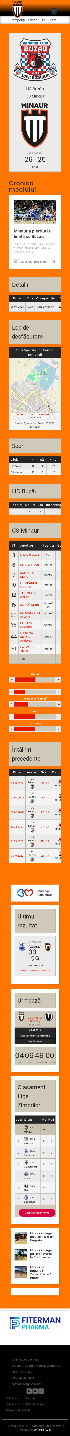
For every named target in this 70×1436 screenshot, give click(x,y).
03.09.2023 (17, 812)
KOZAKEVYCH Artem (30, 615)
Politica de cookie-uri (20, 1398)
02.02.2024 (17, 797)
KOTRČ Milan (29, 605)
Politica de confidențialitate (25, 1404)
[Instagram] (41, 1391)
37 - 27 (45, 826)
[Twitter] (35, 1391)
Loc (19, 1119)
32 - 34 (45, 856)
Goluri (30, 505)
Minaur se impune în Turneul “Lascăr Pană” (41, 1273)
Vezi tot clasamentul (37, 1213)
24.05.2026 (35, 941)
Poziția (16, 505)
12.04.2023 (17, 826)
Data (17, 772)
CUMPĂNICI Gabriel (28, 585)
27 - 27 (45, 812)
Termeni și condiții (18, 1410)
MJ (43, 1119)
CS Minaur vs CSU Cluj (35, 1019)
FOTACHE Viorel (27, 649)
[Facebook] (29, 1391)
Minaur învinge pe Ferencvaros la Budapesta (41, 1254)
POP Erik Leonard (26, 625)
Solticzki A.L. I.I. (43, 1430)
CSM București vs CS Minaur (35, 970)
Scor (45, 772)
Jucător (26, 545)
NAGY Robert (29, 555)
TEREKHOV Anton (28, 595)
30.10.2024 (17, 783)
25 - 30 (45, 797)
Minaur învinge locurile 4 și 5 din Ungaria (42, 1237)
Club (28, 1119)
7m (40, 505)
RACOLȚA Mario (27, 575)
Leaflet (19, 414)
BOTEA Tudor (29, 565)
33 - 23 (45, 783)
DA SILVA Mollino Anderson (27, 637)
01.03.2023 (17, 841)
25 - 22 (45, 841)
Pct (51, 1119)
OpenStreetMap (46, 414)
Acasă (32, 772)
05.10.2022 (17, 856)
